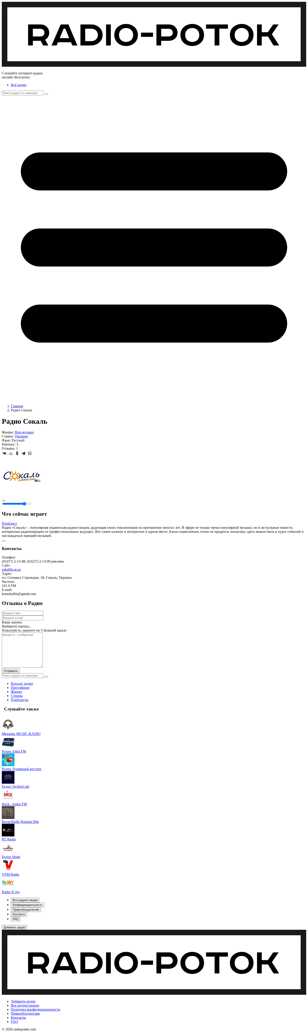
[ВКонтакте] (4, 453)
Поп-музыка (24, 432)
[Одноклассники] (17, 453)
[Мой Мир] (11, 453)
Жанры (16, 692)
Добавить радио (23, 1001)
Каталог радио (22, 683)
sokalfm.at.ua (11, 569)
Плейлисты (19, 700)
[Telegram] (23, 453)
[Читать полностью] (3, 541)
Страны (17, 696)
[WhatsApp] (29, 453)
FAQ (14, 1022)
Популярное (20, 687)
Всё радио (18, 85)
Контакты (18, 1017)
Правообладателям (25, 1013)
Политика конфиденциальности (35, 1009)
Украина (21, 436)
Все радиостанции (25, 1005)
